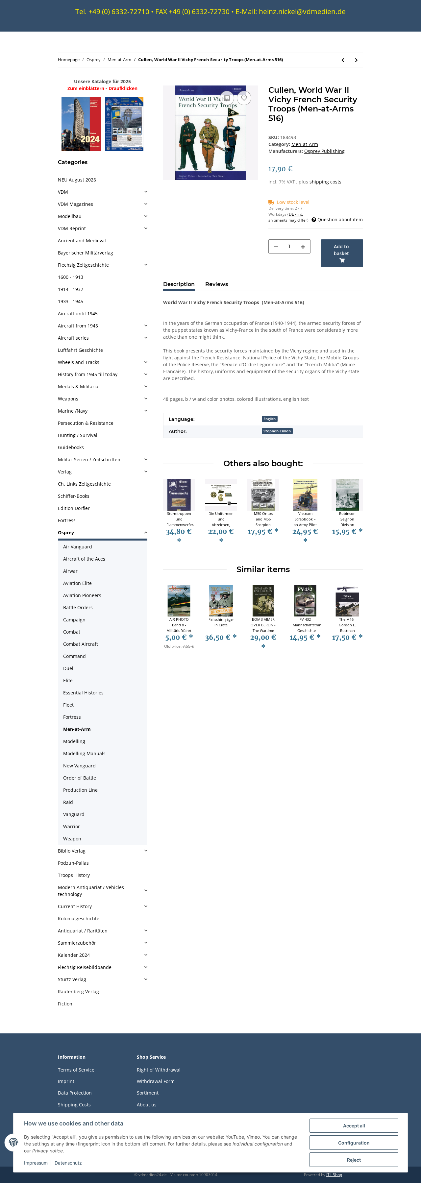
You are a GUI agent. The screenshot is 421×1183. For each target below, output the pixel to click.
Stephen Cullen (277, 431)
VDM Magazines (75, 204)
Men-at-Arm (304, 144)
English (269, 419)
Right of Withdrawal (159, 1070)
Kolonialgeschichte (78, 918)
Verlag (65, 472)
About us (147, 1104)
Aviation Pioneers (82, 595)
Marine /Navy (72, 411)
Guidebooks (71, 447)
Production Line (80, 790)
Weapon (72, 838)
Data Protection (75, 1093)
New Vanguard (79, 765)
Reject (354, 1160)
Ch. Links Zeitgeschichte (84, 484)
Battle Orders (78, 607)
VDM (63, 192)
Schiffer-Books (73, 496)
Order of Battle (79, 778)
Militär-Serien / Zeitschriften (89, 459)
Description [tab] (179, 284)
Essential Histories (83, 692)
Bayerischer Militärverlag (85, 253)
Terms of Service (76, 1070)
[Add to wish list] (244, 98)
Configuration (354, 1143)
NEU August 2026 (77, 180)
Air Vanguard (77, 546)
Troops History (74, 875)
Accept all (354, 1125)
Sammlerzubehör (77, 943)
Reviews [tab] (216, 284)
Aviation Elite (77, 583)
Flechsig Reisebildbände (84, 967)
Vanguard (74, 814)
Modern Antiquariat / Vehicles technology (91, 890)
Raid (68, 802)
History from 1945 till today (87, 374)
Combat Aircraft (80, 644)
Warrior (71, 826)
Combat (71, 632)
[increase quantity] (303, 246)
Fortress (67, 520)
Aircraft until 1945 (78, 313)
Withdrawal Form (156, 1081)
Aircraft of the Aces (84, 559)
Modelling (74, 741)
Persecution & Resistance (85, 423)
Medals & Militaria (78, 386)
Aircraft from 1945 (78, 326)
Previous (174, 516)
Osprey (66, 532)
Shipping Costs (74, 1104)
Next (352, 516)
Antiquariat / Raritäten (83, 931)
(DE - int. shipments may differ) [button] (288, 217)
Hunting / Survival (77, 435)
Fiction (65, 1004)
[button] (102, 192)
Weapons (68, 399)
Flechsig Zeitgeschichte (83, 265)
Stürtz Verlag (72, 979)
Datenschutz (68, 1163)
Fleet (68, 705)
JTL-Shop (334, 1174)
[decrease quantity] (276, 246)
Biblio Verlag (72, 851)
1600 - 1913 (70, 277)
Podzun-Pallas (73, 863)
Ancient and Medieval (82, 240)
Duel (68, 668)
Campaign (74, 619)
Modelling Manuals (84, 753)
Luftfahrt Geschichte (80, 350)
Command (74, 656)
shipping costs (325, 182)
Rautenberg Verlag (78, 991)
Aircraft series (73, 338)
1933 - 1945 (70, 301)
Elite (68, 680)
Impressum (36, 1163)
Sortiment (148, 1093)
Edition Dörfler (74, 508)
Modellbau (70, 216)
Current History (75, 906)
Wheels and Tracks (78, 362)
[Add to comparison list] (227, 98)
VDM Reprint (72, 228)
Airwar (70, 571)
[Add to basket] (168, 81)
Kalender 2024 (74, 955)
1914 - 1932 (70, 289)
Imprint (66, 1081)
